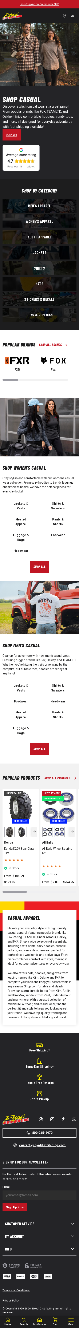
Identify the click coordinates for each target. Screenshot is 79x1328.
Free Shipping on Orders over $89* (39, 4)
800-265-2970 (42, 1132)
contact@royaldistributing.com (42, 1145)
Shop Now (11, 135)
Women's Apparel (39, 221)
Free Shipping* (39, 1050)
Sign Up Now (15, 1207)
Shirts (39, 268)
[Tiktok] (63, 1119)
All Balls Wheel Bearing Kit (57, 851)
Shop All (39, 567)
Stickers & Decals (39, 299)
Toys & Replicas (39, 314)
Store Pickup (40, 1099)
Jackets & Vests (21, 506)
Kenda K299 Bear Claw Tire (19, 851)
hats (39, 283)
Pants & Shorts (58, 522)
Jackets (40, 252)
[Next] (34, 832)
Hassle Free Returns (39, 1083)
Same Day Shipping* (39, 1066)
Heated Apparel (21, 522)
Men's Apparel (39, 205)
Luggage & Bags (21, 537)
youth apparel (39, 236)
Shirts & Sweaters (58, 506)
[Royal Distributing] (12, 16)
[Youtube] (74, 1119)
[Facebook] (40, 1119)
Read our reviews (21, 166)
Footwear (58, 535)
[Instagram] (52, 1119)
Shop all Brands (50, 345)
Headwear (21, 550)
